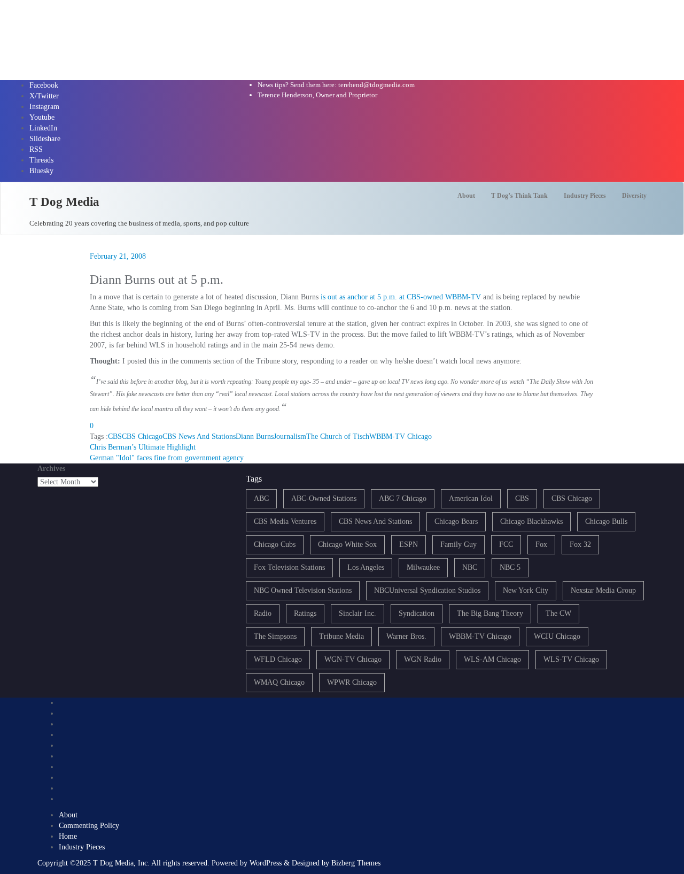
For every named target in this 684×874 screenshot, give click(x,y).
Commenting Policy (89, 826)
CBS (115, 436)
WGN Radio (422, 659)
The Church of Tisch (337, 436)
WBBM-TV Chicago (400, 436)
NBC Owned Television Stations (303, 590)
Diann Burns (255, 436)
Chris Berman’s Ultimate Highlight (143, 447)
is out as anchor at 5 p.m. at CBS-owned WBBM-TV (401, 297)
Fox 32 (580, 544)
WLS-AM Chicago (492, 659)
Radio (262, 613)
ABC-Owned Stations (323, 498)
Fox (541, 544)
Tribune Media (341, 636)
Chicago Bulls (606, 521)
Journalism (290, 436)
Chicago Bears (456, 521)
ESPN (408, 544)
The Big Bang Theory (490, 613)
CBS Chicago (142, 436)
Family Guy (458, 544)
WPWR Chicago (352, 682)
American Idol (471, 498)
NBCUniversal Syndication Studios (427, 590)
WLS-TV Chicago (571, 659)
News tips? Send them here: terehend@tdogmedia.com (336, 85)
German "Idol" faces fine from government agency (167, 458)
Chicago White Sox (347, 544)
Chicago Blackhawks (531, 521)
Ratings (305, 613)
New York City (525, 590)
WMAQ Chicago (279, 682)
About (68, 815)
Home (68, 836)
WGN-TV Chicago (353, 659)
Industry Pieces (82, 847)
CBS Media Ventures (285, 521)
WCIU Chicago (557, 636)
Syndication (416, 613)
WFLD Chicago (278, 659)
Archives (51, 469)
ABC (261, 498)
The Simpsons (275, 636)
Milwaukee (423, 567)
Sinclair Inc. (357, 613)
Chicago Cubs (275, 544)
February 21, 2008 (118, 256)
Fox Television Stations (289, 567)
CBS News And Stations (199, 436)
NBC (469, 567)
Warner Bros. (406, 636)
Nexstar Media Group (603, 590)
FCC (506, 544)
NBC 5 (510, 567)
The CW (558, 613)
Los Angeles (365, 567)
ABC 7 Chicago (402, 498)
